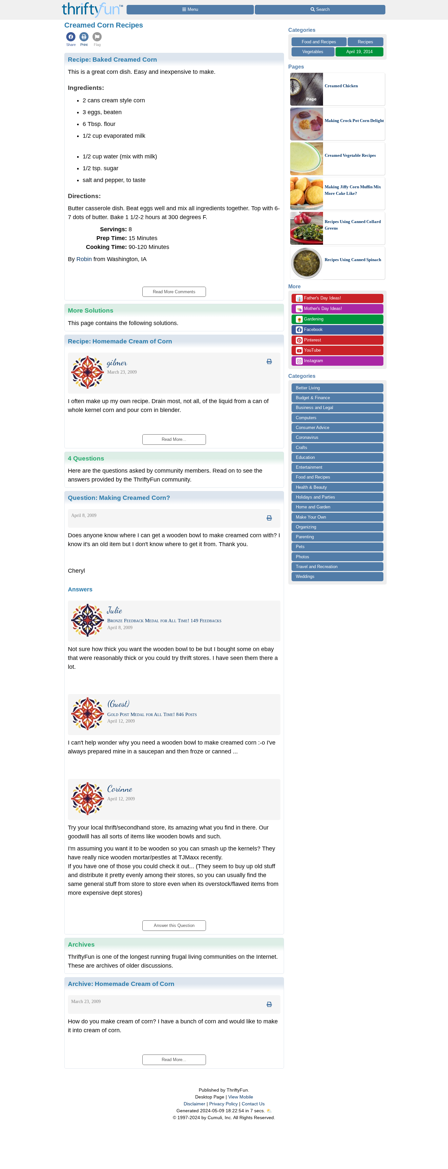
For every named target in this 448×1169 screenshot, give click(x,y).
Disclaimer (194, 1103)
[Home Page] (92, 4)
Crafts (301, 447)
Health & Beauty (311, 487)
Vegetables (312, 51)
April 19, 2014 (359, 51)
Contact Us (253, 1103)
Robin (84, 259)
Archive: (121, 983)
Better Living (308, 387)
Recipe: (112, 59)
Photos (302, 556)
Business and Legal (314, 407)
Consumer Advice (312, 427)
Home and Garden (313, 506)
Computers (306, 417)
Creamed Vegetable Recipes (350, 155)
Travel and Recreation (316, 566)
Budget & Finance (313, 397)
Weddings (305, 576)
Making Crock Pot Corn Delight (354, 120)
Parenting (305, 536)
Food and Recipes (319, 41)
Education (305, 457)
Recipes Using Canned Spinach (353, 259)
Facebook (313, 329)
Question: (119, 497)
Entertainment (309, 467)
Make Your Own (311, 517)
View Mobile (240, 1096)
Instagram (313, 360)
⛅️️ (269, 1110)
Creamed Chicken (341, 85)
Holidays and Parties (315, 497)
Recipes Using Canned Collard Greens (353, 225)
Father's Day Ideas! (319, 298)
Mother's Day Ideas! (319, 309)
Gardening (310, 319)
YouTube (312, 350)
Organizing (306, 526)
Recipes (365, 41)
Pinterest (312, 340)
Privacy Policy (223, 1103)
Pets (300, 546)
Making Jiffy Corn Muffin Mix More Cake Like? (353, 190)
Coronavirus (307, 437)
